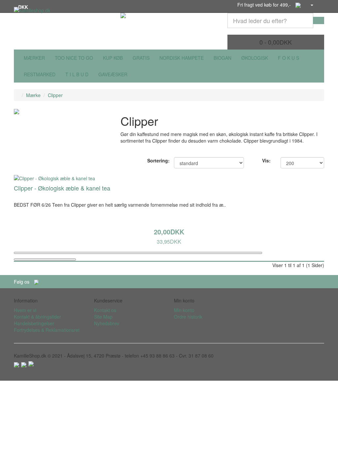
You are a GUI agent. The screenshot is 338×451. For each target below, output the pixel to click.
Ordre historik (188, 316)
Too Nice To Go (74, 57)
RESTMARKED (39, 74)
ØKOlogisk (254, 57)
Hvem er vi (25, 310)
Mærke (33, 95)
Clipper (55, 95)
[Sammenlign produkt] (45, 259)
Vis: (266, 160)
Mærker (34, 57)
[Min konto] (311, 4)
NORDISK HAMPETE (181, 57)
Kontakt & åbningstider (37, 316)
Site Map (103, 316)
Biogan (222, 57)
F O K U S (288, 57)
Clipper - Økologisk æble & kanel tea (62, 188)
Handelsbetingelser (34, 323)
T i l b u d (76, 74)
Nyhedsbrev (106, 323)
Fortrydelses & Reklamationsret (47, 330)
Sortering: (155, 160)
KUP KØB (113, 57)
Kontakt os (105, 310)
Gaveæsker (112, 74)
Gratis (141, 57)
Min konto (184, 310)
